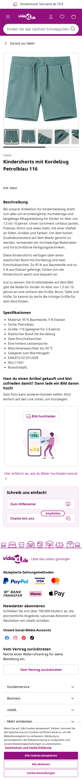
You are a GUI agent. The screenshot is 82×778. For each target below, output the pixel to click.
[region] (41, 750)
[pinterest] (24, 638)
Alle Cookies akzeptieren (41, 755)
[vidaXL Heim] (27, 17)
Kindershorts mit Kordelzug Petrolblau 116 (36, 165)
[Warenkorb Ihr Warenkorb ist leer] (73, 17)
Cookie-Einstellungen (41, 773)
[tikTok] (32, 638)
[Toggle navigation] (8, 16)
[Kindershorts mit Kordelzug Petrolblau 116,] (41, 90)
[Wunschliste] (62, 17)
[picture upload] (41, 444)
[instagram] (15, 638)
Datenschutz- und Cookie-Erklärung (28, 747)
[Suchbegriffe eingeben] (73, 28)
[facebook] (7, 638)
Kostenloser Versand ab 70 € (41, 4)
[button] (41, 687)
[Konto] (51, 17)
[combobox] (41, 29)
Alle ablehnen (41, 764)
